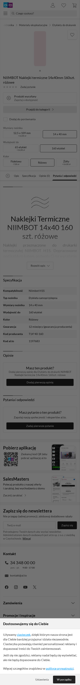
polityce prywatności (60, 668)
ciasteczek (23, 634)
